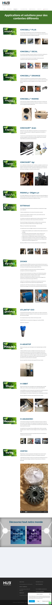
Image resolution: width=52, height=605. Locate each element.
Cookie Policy (35, 603)
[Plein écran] (46, 511)
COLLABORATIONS (23, 9)
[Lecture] (21, 511)
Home (4, 9)
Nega (38, 601)
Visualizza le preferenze (46, 601)
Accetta (32, 601)
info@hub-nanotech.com (42, 589)
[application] (34, 488)
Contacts (39, 9)
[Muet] (45, 511)
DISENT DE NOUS (32, 9)
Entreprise (9, 9)
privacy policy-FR (39, 603)
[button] (49, 594)
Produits (15, 9)
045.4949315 (42, 591)
